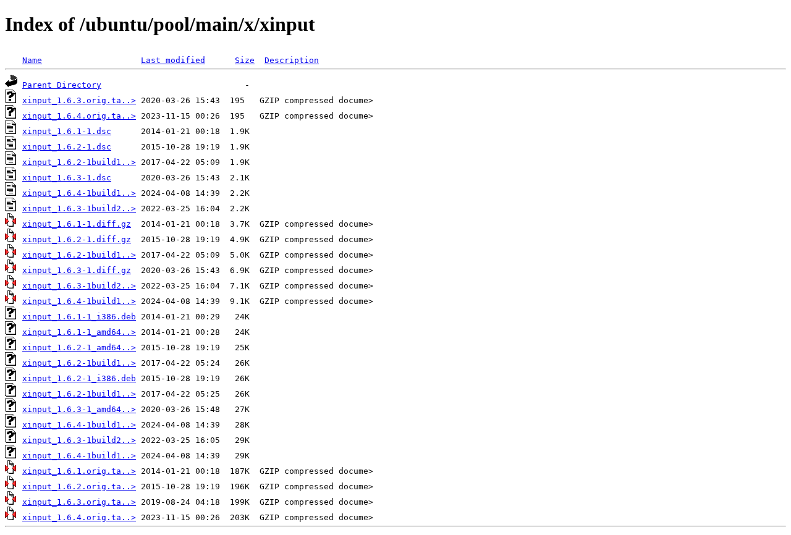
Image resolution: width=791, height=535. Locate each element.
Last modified (173, 60)
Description (291, 60)
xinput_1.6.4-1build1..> (79, 193)
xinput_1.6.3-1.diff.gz (76, 270)
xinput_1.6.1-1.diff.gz (76, 224)
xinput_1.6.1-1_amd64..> (79, 332)
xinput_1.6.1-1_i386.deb (79, 316)
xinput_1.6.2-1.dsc (66, 146)
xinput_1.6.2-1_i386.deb (79, 378)
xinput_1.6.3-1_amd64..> (79, 409)
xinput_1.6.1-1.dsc (66, 131)
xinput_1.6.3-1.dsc (66, 177)
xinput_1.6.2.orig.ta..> (79, 486)
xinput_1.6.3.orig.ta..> (79, 100)
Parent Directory (61, 85)
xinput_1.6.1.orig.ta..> (79, 471)
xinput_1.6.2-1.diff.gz (76, 239)
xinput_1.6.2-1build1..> (79, 162)
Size (245, 60)
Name (32, 60)
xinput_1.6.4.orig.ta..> (79, 115)
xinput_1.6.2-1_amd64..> (79, 347)
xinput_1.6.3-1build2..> (79, 208)
